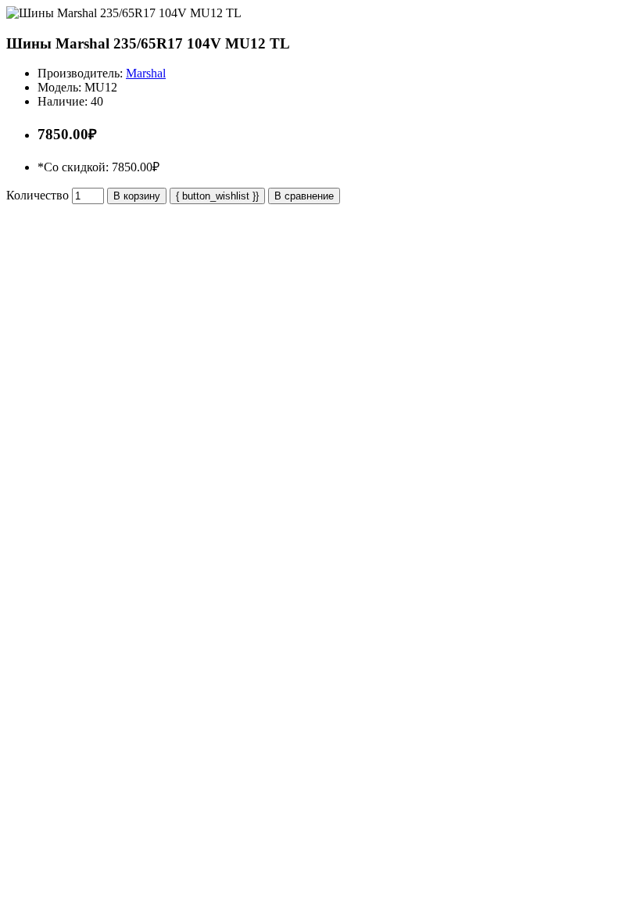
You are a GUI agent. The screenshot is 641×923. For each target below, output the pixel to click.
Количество (37, 195)
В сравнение (304, 196)
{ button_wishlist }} (217, 196)
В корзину (136, 196)
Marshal (146, 73)
